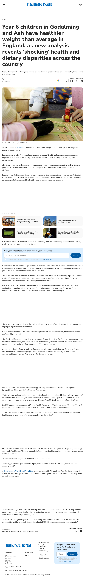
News (4, 19)
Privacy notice (48, 259)
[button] (4, 4)
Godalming (21, 147)
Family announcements (43, 558)
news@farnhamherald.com (18, 571)
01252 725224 (16, 567)
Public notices (43, 555)
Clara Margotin (8, 79)
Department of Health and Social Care (19, 471)
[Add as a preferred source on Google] (62, 80)
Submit (75, 255)
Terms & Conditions (42, 546)
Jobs (39, 553)
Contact (41, 549)
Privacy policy (43, 551)
